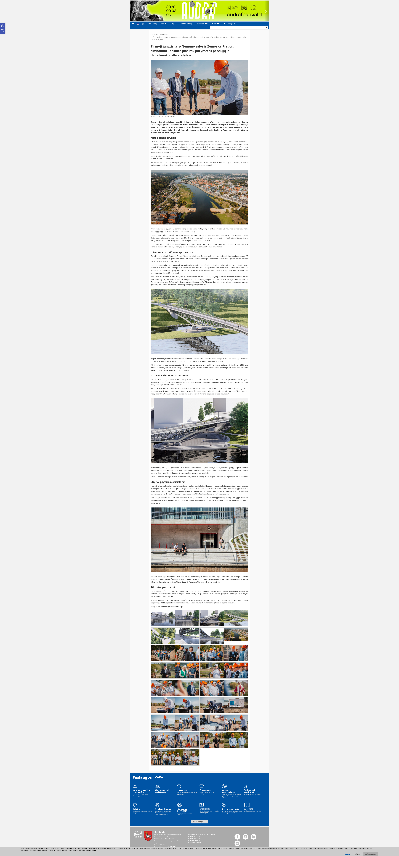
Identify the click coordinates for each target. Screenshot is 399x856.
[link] (2, 25)
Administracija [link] (187, 23)
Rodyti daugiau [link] (198, 822)
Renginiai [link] (231, 23)
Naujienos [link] (164, 34)
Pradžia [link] (155, 34)
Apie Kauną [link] (152, 23)
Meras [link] (164, 23)
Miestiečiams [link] (202, 23)
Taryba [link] (174, 23)
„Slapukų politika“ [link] (90, 850)
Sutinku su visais (370, 854)
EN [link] (224, 23)
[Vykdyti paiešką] (266, 27)
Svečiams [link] (216, 23)
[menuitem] (132, 23)
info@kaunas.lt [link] (196, 842)
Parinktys (357, 854)
